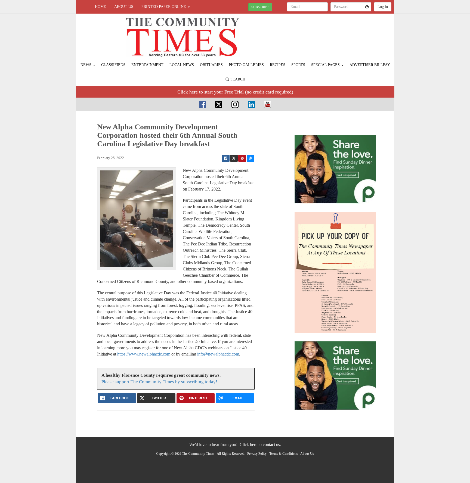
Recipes (277, 65)
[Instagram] (235, 104)
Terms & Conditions (283, 454)
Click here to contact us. (260, 444)
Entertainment (147, 65)
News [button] (86, 65)
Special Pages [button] (326, 65)
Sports (298, 65)
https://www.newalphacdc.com (143, 354)
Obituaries (211, 65)
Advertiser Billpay (370, 65)
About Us (123, 7)
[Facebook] (202, 104)
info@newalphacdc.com (218, 354)
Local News (181, 65)
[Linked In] (251, 104)
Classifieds (113, 65)
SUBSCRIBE (260, 7)
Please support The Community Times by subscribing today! (159, 381)
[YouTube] (267, 104)
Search (237, 79)
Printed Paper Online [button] (164, 7)
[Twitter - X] (218, 104)
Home (100, 7)
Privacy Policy (257, 454)
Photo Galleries (246, 65)
